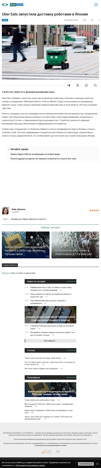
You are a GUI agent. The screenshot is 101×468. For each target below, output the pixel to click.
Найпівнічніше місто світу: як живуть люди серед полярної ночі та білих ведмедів (51, 288)
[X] (77, 85)
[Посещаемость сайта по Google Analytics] (46, 452)
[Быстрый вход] (87, 4)
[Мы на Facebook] (26, 428)
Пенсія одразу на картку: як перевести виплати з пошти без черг (43, 158)
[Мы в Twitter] (75, 428)
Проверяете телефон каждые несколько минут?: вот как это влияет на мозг (52, 333)
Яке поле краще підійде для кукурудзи (44, 368)
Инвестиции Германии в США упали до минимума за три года (49, 411)
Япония (14, 219)
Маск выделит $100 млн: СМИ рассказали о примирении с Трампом (49, 405)
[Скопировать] (95, 85)
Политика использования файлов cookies (51, 445)
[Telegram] (69, 85)
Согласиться (86, 464)
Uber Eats (33, 219)
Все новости (49, 341)
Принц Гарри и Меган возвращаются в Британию (35, 154)
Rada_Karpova (18, 209)
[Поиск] (79, 4)
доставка (23, 219)
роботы (42, 219)
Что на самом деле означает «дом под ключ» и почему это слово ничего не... (50, 363)
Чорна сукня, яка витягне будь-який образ (45, 358)
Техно (5, 20)
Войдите (5, 273)
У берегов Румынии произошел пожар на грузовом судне (52, 327)
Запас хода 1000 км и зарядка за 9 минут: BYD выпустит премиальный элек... (48, 418)
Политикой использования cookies (30, 465)
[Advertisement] (50, 186)
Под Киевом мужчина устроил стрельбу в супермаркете (48, 302)
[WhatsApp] (86, 85)
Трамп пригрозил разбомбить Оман (42, 400)
